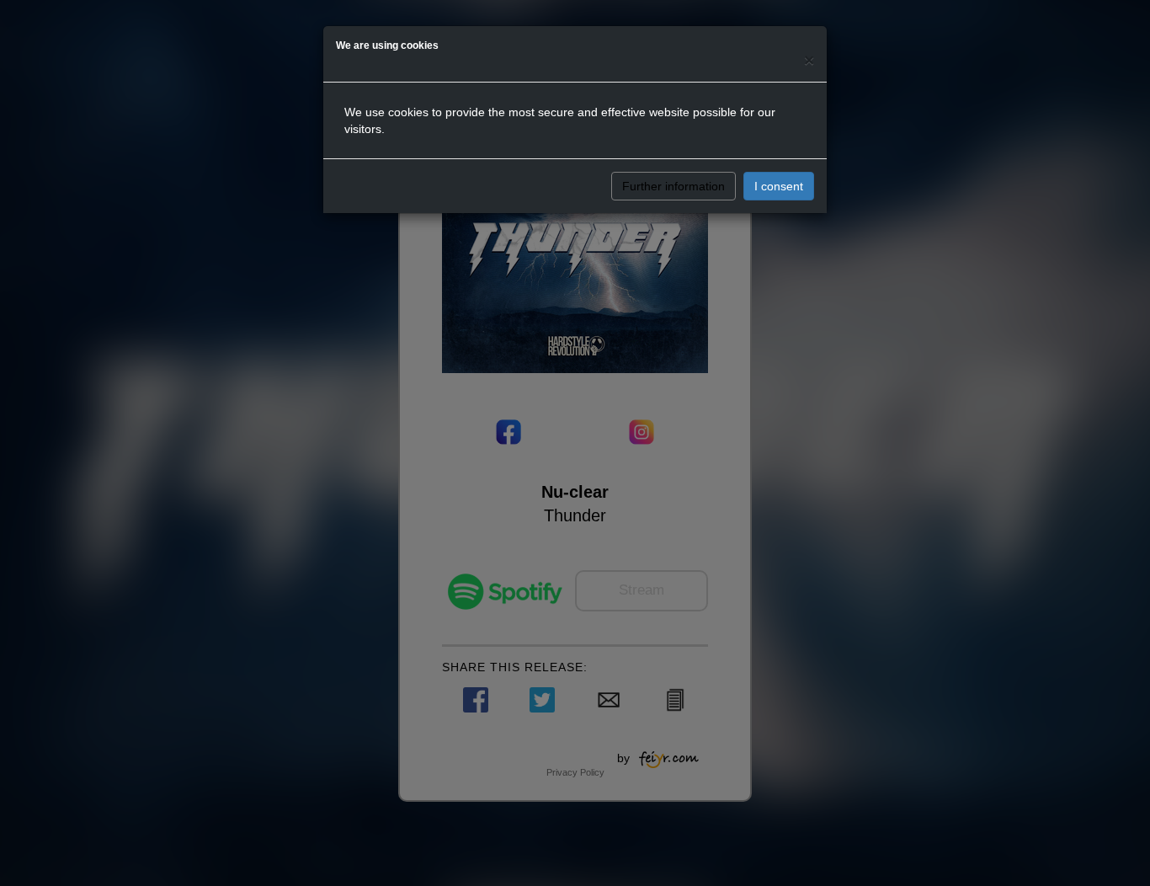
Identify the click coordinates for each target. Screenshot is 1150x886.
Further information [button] (673, 186)
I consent (778, 186)
